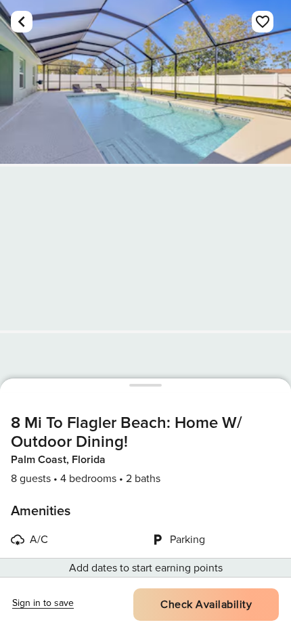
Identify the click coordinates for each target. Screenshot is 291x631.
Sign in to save (43, 603)
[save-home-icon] (262, 21)
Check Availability (206, 604)
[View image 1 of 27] (145, 82)
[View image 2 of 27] (145, 248)
